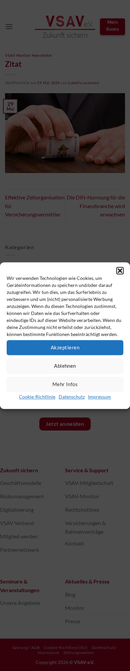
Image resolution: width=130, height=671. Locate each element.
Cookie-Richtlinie (37, 396)
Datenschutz (72, 396)
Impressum (99, 396)
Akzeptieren (65, 347)
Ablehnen (65, 366)
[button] (120, 270)
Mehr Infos (65, 384)
